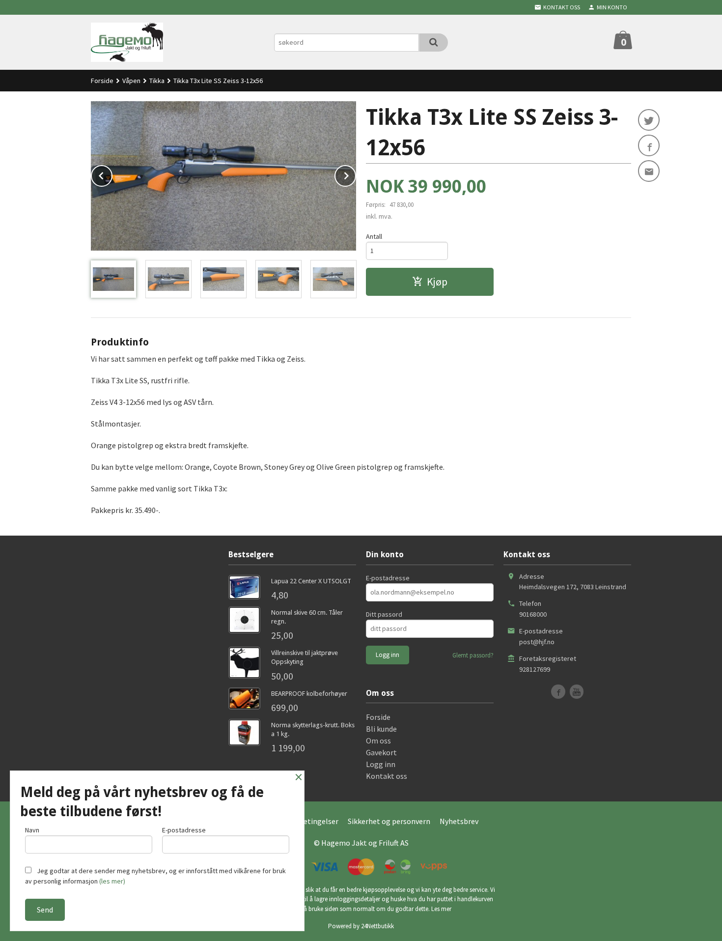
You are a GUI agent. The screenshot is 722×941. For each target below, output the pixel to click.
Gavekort (381, 752)
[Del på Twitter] (649, 120)
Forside (102, 80)
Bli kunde (381, 729)
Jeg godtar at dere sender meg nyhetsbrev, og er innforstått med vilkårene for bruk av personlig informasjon (155, 875)
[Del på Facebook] (649, 145)
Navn (32, 830)
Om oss (378, 740)
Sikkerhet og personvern (389, 821)
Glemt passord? (473, 655)
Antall (374, 236)
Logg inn (380, 764)
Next (355, 174)
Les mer (441, 909)
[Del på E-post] (649, 171)
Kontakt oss (386, 776)
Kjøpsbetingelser (309, 821)
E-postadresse (388, 577)
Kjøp (437, 281)
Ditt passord (384, 614)
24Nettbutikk (377, 926)
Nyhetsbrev (459, 821)
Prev (111, 174)
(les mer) (112, 881)
